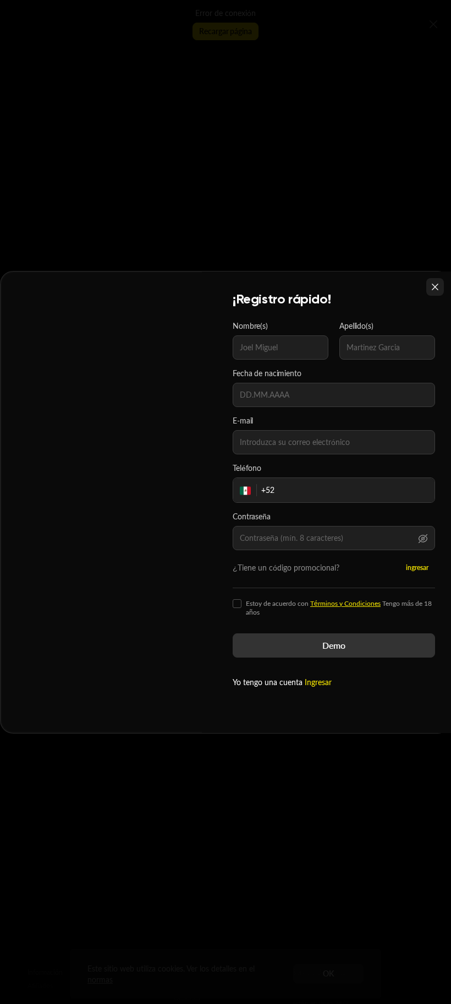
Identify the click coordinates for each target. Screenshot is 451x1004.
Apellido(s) (356, 326)
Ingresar (318, 682)
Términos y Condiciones (345, 603)
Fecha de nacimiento (267, 373)
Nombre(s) (250, 326)
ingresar (417, 567)
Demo (333, 645)
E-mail (243, 421)
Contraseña (252, 517)
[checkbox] (237, 603)
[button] (422, 538)
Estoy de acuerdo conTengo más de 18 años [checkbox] (339, 608)
